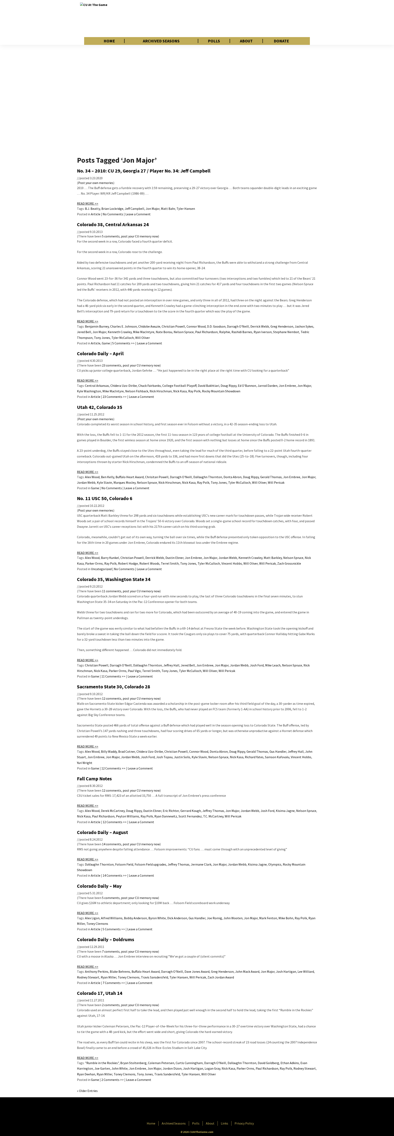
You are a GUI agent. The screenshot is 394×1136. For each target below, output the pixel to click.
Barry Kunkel (110, 558)
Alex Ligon (92, 918)
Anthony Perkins (96, 971)
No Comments (113, 214)
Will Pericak (276, 482)
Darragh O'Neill (238, 326)
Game (106, 343)
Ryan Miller (108, 977)
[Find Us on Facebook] (188, 1109)
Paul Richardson (206, 332)
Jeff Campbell (134, 209)
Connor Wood (196, 326)
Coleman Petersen (161, 1063)
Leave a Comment (138, 214)
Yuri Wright (84, 763)
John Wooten (233, 918)
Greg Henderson (281, 326)
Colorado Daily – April (100, 353)
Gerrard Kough (190, 811)
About (246, 41)
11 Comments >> (113, 676)
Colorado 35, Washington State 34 (113, 579)
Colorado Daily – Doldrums (105, 939)
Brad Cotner (126, 751)
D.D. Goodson (216, 326)
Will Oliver (142, 338)
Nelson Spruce (184, 332)
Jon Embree (287, 386)
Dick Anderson (177, 918)
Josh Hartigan (286, 971)
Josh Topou (164, 757)
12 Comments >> (113, 768)
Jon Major (152, 209)
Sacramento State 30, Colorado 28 (113, 686)
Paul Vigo (134, 671)
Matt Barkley (273, 558)
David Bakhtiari (208, 386)
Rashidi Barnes (241, 332)
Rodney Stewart (88, 977)
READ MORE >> (87, 203)
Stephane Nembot (286, 332)
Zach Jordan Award (220, 977)
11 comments (111, 591)
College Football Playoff (179, 386)
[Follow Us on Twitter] (206, 1109)
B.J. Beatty (92, 209)
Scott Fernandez (190, 816)
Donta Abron (232, 477)
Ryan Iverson (263, 332)
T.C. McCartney (213, 816)
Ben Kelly (107, 477)
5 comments (111, 236)
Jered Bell (84, 332)
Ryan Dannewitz (165, 816)
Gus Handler (277, 751)
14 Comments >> (115, 875)
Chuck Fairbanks (149, 386)
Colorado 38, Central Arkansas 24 (113, 224)
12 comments (111, 698)
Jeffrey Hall (171, 665)
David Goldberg (268, 1063)
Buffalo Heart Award (130, 477)
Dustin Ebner (174, 558)
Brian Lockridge (112, 209)
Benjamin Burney (97, 326)
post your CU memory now (139, 236)
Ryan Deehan (86, 1074)
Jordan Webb (86, 482)
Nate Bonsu (164, 332)
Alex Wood (92, 477)
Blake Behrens (120, 971)
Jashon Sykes (304, 326)
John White (119, 1068)
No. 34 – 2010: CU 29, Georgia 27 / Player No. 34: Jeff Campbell (143, 171)
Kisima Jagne (285, 811)
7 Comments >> (114, 983)
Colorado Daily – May (99, 886)
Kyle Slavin (104, 482)
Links (224, 1123)
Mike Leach (273, 665)
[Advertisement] (239, 18)
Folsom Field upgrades (150, 864)
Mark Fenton (268, 918)
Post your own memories (95, 183)
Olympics (274, 864)
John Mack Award (247, 971)
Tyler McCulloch (122, 338)
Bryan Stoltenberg (133, 1063)
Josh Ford (257, 665)
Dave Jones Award (197, 971)
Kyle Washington (89, 391)
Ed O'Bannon (247, 386)
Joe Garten (102, 1068)
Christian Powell (173, 326)
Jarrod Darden (267, 386)
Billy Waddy (109, 751)
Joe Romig (214, 918)
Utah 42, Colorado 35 (99, 407)
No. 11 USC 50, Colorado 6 (104, 498)
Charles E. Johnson (123, 326)
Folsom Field (124, 864)
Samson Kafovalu (277, 757)
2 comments (111, 1005)
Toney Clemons (97, 924)
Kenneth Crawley (120, 332)
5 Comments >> (123, 343)
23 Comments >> (115, 397)
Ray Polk (194, 391)
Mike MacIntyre (143, 332)
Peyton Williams (127, 816)
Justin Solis (182, 757)
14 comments (111, 844)
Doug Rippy (228, 386)
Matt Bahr (168, 209)
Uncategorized (101, 569)
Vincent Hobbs (231, 563)
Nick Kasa (180, 391)
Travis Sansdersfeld (154, 977)
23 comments (111, 365)
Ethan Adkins (290, 1063)
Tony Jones (102, 338)
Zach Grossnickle (289, 563)
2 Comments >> (112, 1080)
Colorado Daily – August (102, 832)
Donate (281, 41)
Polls (214, 41)
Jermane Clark (201, 864)
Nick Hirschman (161, 391)
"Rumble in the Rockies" (102, 1063)
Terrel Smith (170, 563)
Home (109, 41)
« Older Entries (87, 1091)
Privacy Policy (244, 1123)
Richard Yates (254, 757)
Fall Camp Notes (94, 778)
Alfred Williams (112, 918)
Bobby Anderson (135, 918)
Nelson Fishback (136, 391)
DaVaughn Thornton (207, 477)
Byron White (157, 918)
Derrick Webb (259, 326)
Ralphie (224, 332)
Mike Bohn (285, 918)
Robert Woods (149, 563)
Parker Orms (94, 563)
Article (95, 214)
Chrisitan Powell (156, 477)
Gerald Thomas (271, 477)
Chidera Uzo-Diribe (123, 386)
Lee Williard (306, 971)
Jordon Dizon (172, 1068)
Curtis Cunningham (189, 1063)
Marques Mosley (124, 482)
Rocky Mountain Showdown (221, 391)
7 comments (111, 951)
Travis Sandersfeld (167, 1074)
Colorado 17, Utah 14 (99, 993)
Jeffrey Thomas (213, 811)
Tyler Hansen (185, 209)
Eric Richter (171, 811)
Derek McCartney (113, 811)
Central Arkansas (97, 386)
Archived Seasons (161, 41)
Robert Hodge (128, 563)
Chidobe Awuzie (149, 326)
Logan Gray (212, 1068)
